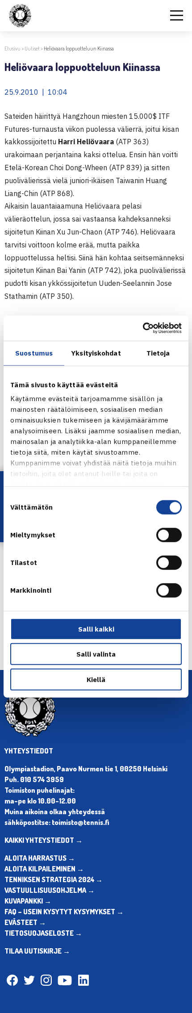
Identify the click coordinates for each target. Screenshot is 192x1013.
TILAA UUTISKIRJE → (37, 950)
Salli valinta (96, 654)
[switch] (169, 534)
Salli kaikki (96, 628)
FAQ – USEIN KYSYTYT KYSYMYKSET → (64, 911)
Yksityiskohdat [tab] (96, 352)
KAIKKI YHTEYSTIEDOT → (43, 840)
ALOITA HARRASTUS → (39, 858)
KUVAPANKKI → (27, 900)
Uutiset (32, 48)
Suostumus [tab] (34, 352)
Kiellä (96, 679)
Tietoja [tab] (158, 352)
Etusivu (12, 48)
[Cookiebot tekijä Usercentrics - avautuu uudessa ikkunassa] (143, 328)
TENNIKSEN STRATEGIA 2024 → (53, 879)
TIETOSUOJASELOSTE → (43, 933)
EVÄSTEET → (25, 922)
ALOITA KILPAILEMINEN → (44, 868)
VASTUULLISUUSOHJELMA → (49, 890)
